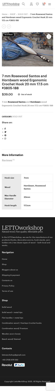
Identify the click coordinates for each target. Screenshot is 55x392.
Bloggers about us (10, 270)
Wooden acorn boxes (11, 334)
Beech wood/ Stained (11, 339)
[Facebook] (5, 129)
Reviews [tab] (8, 160)
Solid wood (7, 307)
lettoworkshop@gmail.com (13, 355)
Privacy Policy (8, 286)
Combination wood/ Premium (15, 328)
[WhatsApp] (5, 138)
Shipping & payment (11, 275)
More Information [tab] (12, 155)
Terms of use (7, 291)
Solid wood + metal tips (12, 312)
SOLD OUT (23, 14)
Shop (4, 264)
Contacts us (7, 280)
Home (4, 14)
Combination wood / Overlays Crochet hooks (22, 323)
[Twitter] (5, 132)
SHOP (12, 14)
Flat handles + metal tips (12, 318)
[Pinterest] (5, 135)
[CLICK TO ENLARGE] (48, 36)
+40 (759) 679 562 (10, 360)
